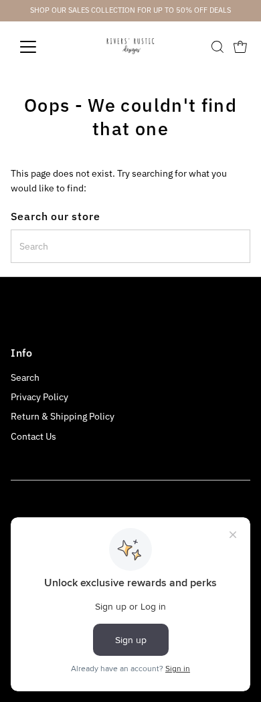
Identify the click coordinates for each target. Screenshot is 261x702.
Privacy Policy (39, 397)
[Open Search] (217, 47)
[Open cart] (240, 47)
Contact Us (33, 436)
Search (25, 377)
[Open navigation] (38, 47)
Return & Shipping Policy (62, 416)
